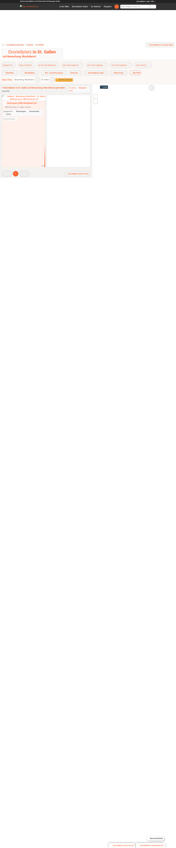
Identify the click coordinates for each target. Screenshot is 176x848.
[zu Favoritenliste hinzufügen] (5, 98)
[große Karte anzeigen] (95, 96)
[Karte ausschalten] (151, 87)
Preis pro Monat (25, 65)
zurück (104, 87)
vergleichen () (151, 846)
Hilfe (152, 1)
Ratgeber (108, 6)
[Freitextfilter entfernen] (149, 6)
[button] (7, 174)
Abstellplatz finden (80, 6)
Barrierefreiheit (156, 838)
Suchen (154, 7)
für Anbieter (96, 6)
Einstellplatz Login (143, 1)
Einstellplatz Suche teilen (78, 174)
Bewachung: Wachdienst (24, 80)
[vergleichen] (5, 103)
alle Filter (136, 73)
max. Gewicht (141, 65)
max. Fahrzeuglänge (95, 65)
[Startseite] (3, 45)
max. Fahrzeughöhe (119, 65)
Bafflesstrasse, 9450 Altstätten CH (20, 103)
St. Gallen (45, 80)
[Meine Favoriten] (116, 6)
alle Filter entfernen (65, 80)
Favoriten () (123, 846)
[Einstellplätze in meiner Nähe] (95, 102)
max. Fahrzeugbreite (71, 65)
